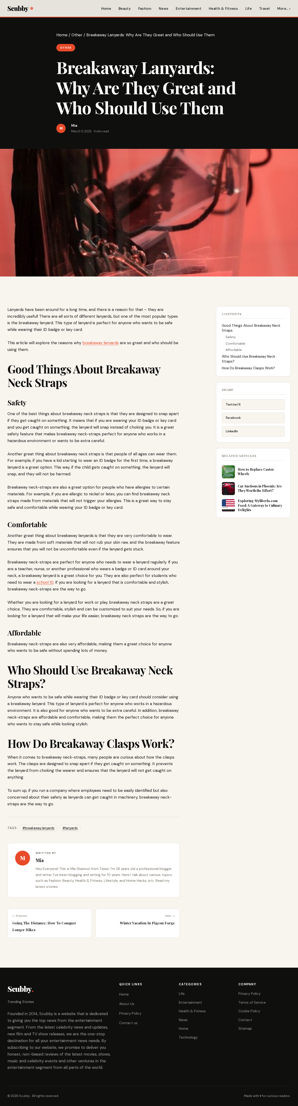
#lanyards (70, 828)
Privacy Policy (130, 1013)
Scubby (17, 8)
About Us (126, 1004)
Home (106, 8)
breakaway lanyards (100, 342)
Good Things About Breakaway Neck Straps (251, 328)
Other (76, 34)
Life (248, 8)
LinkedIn (232, 431)
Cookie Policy (249, 1011)
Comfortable (236, 343)
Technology (188, 1037)
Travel (264, 8)
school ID (45, 582)
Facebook (233, 418)
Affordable (234, 350)
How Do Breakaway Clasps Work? (248, 368)
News (163, 8)
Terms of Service (252, 1002)
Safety (231, 337)
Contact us (128, 1023)
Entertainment (188, 8)
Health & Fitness (223, 8)
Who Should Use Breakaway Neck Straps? (248, 359)
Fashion (144, 8)
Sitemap (245, 1028)
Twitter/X (233, 404)
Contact (245, 1020)
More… (282, 8)
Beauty (125, 8)
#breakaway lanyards (38, 828)
